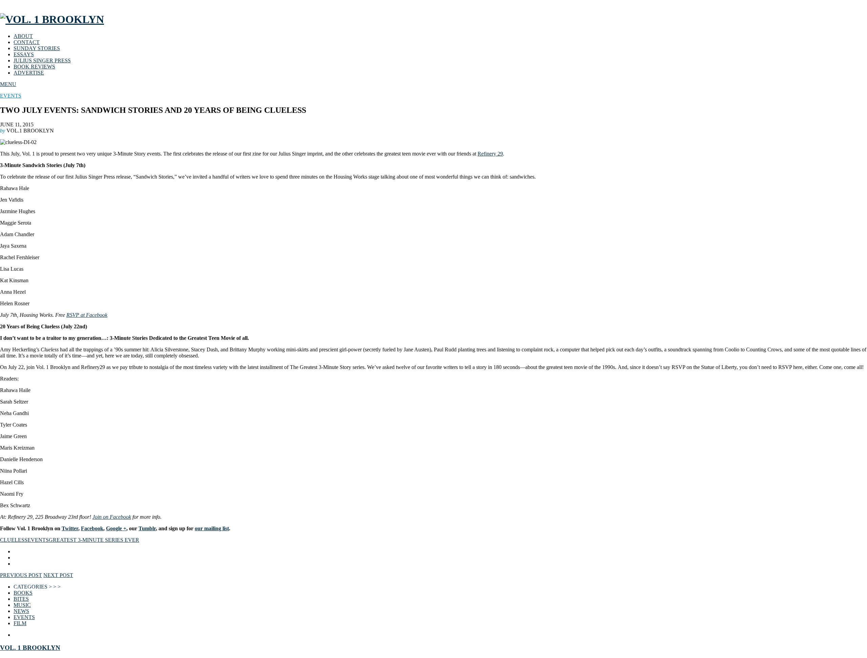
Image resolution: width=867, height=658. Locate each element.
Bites (21, 599)
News (21, 611)
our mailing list (212, 528)
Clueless (13, 540)
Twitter (70, 528)
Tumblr (147, 528)
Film (20, 623)
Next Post (58, 575)
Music (22, 605)
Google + (116, 528)
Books (23, 593)
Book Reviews (34, 66)
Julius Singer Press (42, 60)
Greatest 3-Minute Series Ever (94, 540)
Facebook (92, 528)
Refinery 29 (490, 154)
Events (10, 96)
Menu (8, 84)
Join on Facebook (111, 517)
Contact (27, 42)
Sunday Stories (37, 48)
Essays (24, 54)
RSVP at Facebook (86, 315)
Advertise (29, 73)
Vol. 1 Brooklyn (30, 647)
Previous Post (21, 575)
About (23, 36)
